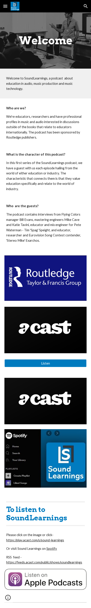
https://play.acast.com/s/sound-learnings (35, 540)
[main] (45, 40)
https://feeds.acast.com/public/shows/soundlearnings (44, 562)
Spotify (51, 548)
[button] (5, 6)
